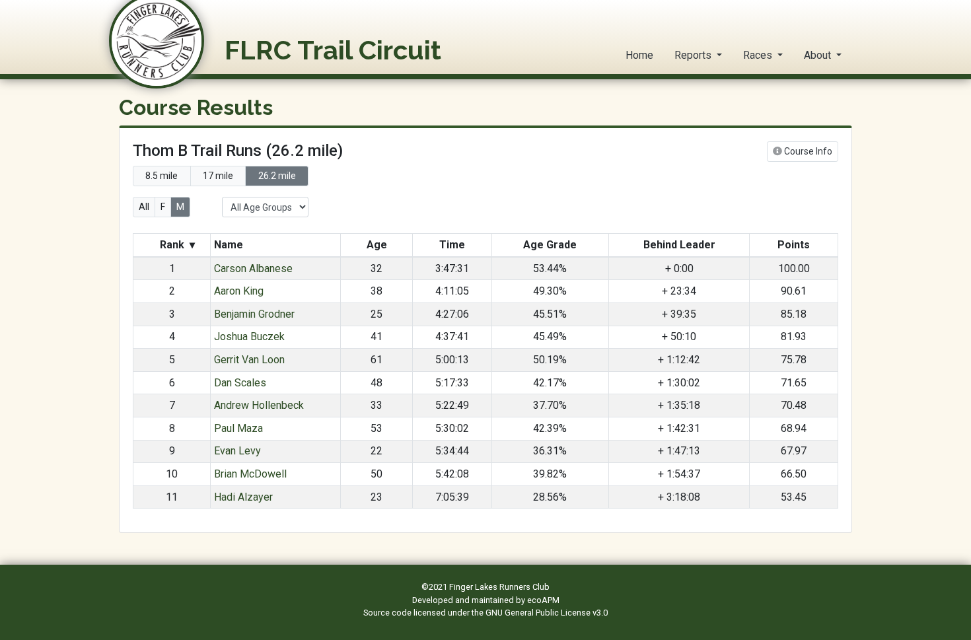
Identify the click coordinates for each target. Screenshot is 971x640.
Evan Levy (237, 450)
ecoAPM (543, 600)
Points (793, 244)
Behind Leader (679, 244)
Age (377, 244)
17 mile (218, 175)
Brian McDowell (250, 474)
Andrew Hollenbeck (259, 405)
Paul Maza (238, 428)
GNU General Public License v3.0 (547, 613)
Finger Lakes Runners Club (499, 587)
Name (230, 244)
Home (639, 55)
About (819, 55)
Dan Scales (240, 382)
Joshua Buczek (249, 336)
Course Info (807, 151)
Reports (694, 55)
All (144, 206)
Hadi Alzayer (243, 497)
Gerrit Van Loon (249, 359)
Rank (176, 244)
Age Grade (550, 244)
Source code (388, 613)
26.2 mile (277, 175)
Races (759, 55)
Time (452, 244)
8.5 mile (161, 175)
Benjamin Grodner (254, 314)
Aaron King (239, 291)
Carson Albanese (253, 268)
